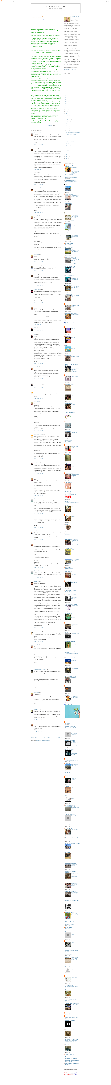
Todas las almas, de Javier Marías (74, 573)
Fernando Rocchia (37, 631)
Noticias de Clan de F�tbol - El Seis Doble (72, 1064)
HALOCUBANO (68, 571)
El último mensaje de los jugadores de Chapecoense (75, 733)
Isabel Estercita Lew (38, 187)
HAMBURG (68, 501)
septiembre (69, 119)
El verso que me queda (70, 805)
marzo (68, 130)
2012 (66, 107)
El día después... (74, 853)
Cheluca (35, 498)
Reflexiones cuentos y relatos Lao (72, 759)
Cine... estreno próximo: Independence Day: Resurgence (74, 752)
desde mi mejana (68, 393)
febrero (68, 150)
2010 (66, 111)
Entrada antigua (58, 737)
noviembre (69, 115)
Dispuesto (73, 395)
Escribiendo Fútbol (69, 912)
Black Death (67, 1000)
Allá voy (66, 825)
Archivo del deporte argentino (71, 1039)
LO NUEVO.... (68, 534)
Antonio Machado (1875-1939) (74, 765)
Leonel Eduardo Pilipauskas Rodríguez (75, 914)
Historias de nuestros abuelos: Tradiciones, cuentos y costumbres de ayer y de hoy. (71, 952)
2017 (66, 97)
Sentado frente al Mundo (70, 891)
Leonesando (68, 327)
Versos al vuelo (68, 294)
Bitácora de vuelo (69, 777)
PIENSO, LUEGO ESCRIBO (71, 957)
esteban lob (36, 215)
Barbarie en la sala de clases (72, 147)
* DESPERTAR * (69, 828)
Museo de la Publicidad (70, 1020)
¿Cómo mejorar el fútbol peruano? (71, 1017)
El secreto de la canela (75, 314)
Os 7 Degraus (68, 581)
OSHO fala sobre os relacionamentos (75, 830)
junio (68, 125)
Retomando (67, 718)
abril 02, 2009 (38, 719)
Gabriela (35, 148)
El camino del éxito (74, 815)
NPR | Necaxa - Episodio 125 (74, 493)
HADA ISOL (68, 454)
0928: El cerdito (68, 244)
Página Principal (47, 737)
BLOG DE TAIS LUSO (70, 266)
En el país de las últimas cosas (71, 322)
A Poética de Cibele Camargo (71, 976)
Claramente (67, 941)
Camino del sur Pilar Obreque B (40, 669)
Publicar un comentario (35, 735)
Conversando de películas (70, 999)
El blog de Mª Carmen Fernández (72, 843)
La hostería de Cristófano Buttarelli (70, 872)
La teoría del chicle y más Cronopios (72, 986)
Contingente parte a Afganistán (74, 968)
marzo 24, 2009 (38, 513)
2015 (66, 101)
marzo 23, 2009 (38, 378)
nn (65, 1056)
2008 (66, 154)
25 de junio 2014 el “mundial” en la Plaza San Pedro (75, 884)
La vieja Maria (68, 613)
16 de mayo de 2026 (75, 356)
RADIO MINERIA (74, 1046)
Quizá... (72, 787)
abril (68, 128)
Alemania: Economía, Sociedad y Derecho (72, 651)
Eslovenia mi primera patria (71, 882)
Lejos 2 (66, 505)
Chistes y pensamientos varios (71, 731)
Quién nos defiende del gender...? (71, 727)
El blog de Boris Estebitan (70, 657)
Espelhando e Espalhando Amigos (70, 165)
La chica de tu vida (74, 605)
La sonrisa (73, 483)
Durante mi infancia (70, 145)
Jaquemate (67, 763)
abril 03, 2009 (38, 731)
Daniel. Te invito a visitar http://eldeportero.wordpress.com (46, 391)
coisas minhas (68, 463)
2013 (66, 105)
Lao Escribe (68, 772)
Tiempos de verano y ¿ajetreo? (70, 323)
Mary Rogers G (68, 704)
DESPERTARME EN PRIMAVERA (75, 560)
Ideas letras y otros (69, 384)
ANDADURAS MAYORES (70, 590)
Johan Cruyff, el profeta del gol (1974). (75, 643)
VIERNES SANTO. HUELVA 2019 (75, 624)
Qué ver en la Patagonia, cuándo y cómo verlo (74, 864)
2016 (66, 99)
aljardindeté (68, 533)
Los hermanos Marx (75, 633)
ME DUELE (67, 723)
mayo (68, 127)
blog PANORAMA (69, 445)
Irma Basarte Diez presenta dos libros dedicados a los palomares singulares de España (75, 238)
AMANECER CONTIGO (73, 779)
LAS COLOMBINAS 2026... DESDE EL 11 (75, 287)
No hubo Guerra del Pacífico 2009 (73, 132)
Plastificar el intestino (70, 140)
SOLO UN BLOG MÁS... (70, 180)
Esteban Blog (55, 6)
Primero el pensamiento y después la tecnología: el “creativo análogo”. (75, 743)
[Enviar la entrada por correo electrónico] (54, 125)
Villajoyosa (73, 506)
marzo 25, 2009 (38, 539)
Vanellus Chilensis (69, 985)
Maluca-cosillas (68, 440)
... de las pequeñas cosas (70, 814)
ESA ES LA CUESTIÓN (70, 773)
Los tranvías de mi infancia (71, 138)
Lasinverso (36, 709)
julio (68, 123)
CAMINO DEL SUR (69, 1054)
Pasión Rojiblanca (69, 491)
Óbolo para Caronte (74, 668)
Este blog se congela (69, 568)
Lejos (66, 632)
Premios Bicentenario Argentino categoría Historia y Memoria (71, 1041)
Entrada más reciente (35, 737)
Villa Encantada (68, 482)
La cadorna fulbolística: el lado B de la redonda (72, 1060)
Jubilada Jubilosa (69, 548)
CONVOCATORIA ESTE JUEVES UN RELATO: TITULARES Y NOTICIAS (75, 261)
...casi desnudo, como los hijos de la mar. (75, 196)
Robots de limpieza (68, 954)
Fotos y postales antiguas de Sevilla (71, 213)
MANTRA (73, 328)
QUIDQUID (67, 852)
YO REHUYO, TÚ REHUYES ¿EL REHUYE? (74, 597)
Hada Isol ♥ (36, 581)
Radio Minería (68, 1044)
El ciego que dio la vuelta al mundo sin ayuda (74, 893)
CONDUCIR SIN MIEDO (70, 676)
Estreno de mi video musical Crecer (74, 659)
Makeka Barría (37, 289)
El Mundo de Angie (38, 434)
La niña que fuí (74, 432)
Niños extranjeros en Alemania (72, 795)
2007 (66, 156)
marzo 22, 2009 (38, 302)
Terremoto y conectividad (73, 205)
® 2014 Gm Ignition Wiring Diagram (72, 502)
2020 (66, 92)
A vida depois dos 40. (69, 1013)
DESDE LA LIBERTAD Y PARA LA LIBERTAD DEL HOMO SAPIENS (72, 902)
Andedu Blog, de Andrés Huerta (72, 1003)
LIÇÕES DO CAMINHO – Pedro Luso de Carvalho (75, 250)
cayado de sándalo (69, 194)
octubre (68, 117)
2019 (66, 94)
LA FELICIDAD (68, 591)
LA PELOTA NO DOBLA (70, 641)
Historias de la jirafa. (69, 1030)
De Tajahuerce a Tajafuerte (71, 1058)
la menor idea (68, 355)
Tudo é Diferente (74, 582)
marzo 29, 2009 (38, 689)
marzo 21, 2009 (38, 251)
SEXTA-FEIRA (68, 375)
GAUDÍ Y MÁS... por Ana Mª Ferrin (71, 365)
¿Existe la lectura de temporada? (74, 225)
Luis (35, 530)
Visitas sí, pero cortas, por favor (71, 840)
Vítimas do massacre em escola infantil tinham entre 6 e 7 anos (72, 923)
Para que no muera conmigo (71, 931)
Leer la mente (69, 143)
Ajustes (72, 942)
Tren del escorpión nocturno (71, 604)
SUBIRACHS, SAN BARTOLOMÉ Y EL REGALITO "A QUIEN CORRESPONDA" (75, 369)
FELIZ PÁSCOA (74, 376)
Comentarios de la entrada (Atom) (43, 740)
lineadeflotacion (68, 989)
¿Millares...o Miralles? (70, 141)
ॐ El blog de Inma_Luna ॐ (71, 184)
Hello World (67, 928)
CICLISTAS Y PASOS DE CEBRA (75, 678)
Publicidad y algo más (70, 740)
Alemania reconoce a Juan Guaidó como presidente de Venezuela (71, 654)
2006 (66, 158)
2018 (66, 96)
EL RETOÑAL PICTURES (71, 623)
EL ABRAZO (68, 441)
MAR (66, 524)
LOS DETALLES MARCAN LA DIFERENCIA (74, 959)
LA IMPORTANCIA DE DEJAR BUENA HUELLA (75, 697)
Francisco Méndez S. (38, 132)
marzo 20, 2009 (38, 144)
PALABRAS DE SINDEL (70, 257)
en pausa (72, 1021)
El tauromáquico (69, 243)
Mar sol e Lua (68, 686)
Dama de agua (68, 223)
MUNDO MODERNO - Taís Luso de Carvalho (74, 269)
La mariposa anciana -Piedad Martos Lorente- (75, 475)
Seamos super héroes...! (73, 797)
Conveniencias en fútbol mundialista (71, 135)
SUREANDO (68, 431)
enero (68, 152)
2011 (66, 109)
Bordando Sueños (69, 722)
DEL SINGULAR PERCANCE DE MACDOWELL (74, 875)
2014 (66, 103)
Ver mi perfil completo (70, 69)
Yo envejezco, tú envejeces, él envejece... (74, 616)
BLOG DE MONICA (69, 749)
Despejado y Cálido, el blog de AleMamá (71, 838)
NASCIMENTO (74, 977)
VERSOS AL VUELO (70, 304)
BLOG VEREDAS (69, 247)
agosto (68, 121)
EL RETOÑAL (68, 285)
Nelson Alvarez (37, 265)
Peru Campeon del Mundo (70, 1016)
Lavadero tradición (74, 186)
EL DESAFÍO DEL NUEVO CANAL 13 (75, 1005)
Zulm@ (35, 382)
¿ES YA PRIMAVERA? (74, 550)
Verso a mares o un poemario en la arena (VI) (75, 807)
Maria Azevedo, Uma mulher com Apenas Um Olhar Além (71, 538)
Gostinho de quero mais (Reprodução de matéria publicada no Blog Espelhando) (75, 542)
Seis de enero (68, 345)
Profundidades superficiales (71, 313)
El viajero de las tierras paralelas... (71, 181)
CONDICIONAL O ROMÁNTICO (72, 760)
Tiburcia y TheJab (69, 824)
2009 (66, 113)
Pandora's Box (68, 927)
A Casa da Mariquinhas (70, 412)
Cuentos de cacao (69, 473)
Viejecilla (67, 786)
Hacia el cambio (68, 203)
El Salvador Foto (69, 966)
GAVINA (67, 695)
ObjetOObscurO (68, 667)
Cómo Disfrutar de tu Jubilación (72, 558)
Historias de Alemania (70, 726)
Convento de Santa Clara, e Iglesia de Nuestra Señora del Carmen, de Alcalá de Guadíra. (75, 218)
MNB (35, 327)
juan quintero (36, 462)
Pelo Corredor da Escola (70, 921)
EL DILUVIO (74, 991)
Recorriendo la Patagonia (70, 862)
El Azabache (68, 422)
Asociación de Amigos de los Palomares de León (71, 233)
